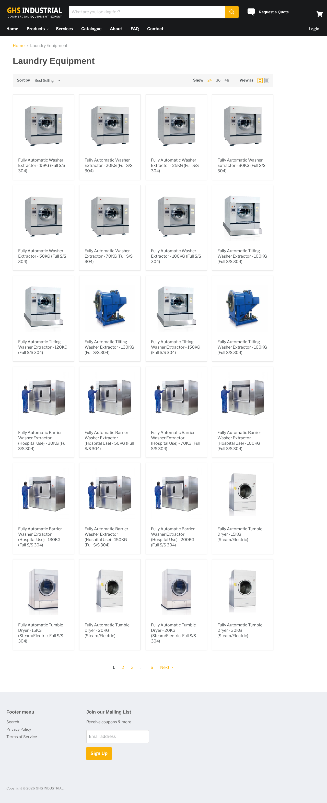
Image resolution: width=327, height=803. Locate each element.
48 (227, 80)
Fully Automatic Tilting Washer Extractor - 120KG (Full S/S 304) (42, 347)
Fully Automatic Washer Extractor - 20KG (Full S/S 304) (109, 165)
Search (12, 722)
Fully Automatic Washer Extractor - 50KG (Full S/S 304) (42, 256)
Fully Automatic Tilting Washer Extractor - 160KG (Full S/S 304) (242, 347)
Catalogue (91, 28)
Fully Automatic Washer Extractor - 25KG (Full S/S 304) (175, 165)
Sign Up (99, 753)
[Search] (232, 12)
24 (209, 80)
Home (12, 28)
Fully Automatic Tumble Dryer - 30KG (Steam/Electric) (239, 630)
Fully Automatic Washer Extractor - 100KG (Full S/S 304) (176, 256)
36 (218, 80)
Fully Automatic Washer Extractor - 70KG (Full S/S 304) (109, 256)
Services (64, 28)
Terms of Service (21, 737)
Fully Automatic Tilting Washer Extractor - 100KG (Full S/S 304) (242, 256)
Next (165, 667)
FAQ (135, 28)
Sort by (23, 80)
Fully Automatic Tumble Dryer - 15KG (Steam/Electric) (239, 534)
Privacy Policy (18, 729)
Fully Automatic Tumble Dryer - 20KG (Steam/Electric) (107, 630)
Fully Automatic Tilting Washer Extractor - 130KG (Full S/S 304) (109, 347)
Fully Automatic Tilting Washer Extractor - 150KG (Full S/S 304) (175, 347)
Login (314, 29)
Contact (155, 28)
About (116, 28)
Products (36, 28)
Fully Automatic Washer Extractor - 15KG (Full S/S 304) (41, 165)
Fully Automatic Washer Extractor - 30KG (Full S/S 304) (241, 165)
